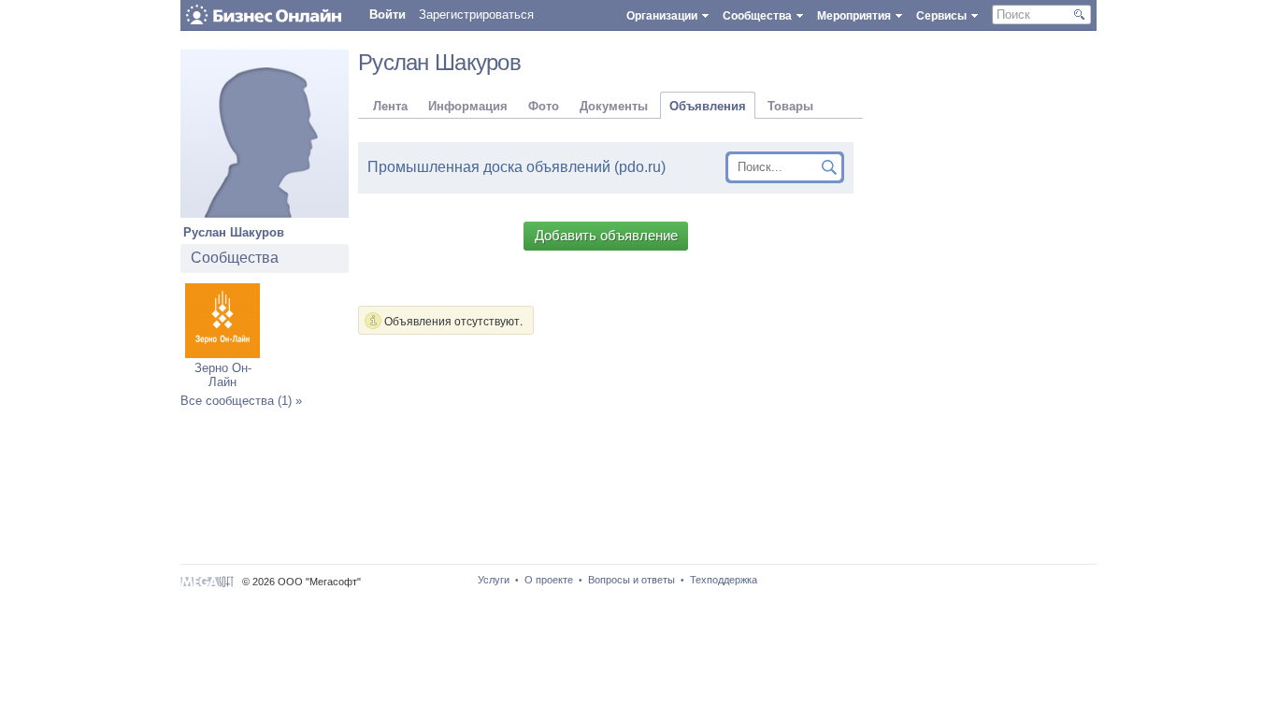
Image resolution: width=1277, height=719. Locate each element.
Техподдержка (723, 579)
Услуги (493, 579)
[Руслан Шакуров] (264, 214)
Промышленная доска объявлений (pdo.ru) (516, 167)
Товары (790, 106)
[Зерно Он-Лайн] (222, 354)
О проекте (548, 579)
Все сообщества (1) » (241, 401)
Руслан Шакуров (233, 232)
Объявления (707, 106)
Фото (543, 106)
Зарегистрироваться (476, 14)
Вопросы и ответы (631, 579)
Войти (387, 14)
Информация (468, 106)
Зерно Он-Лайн (222, 375)
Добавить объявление (606, 235)
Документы (614, 106)
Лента (390, 106)
